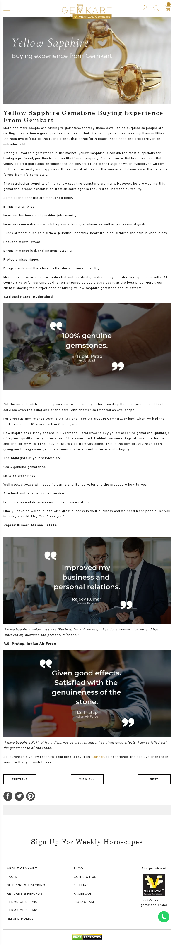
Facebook (83, 894)
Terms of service (23, 911)
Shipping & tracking (26, 886)
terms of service (23, 902)
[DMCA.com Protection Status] (87, 938)
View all (87, 779)
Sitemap (81, 886)
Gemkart (98, 757)
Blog (78, 869)
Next (154, 779)
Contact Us (85, 877)
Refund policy (20, 919)
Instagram (84, 902)
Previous (20, 779)
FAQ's (12, 877)
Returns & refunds (25, 894)
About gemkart (22, 869)
